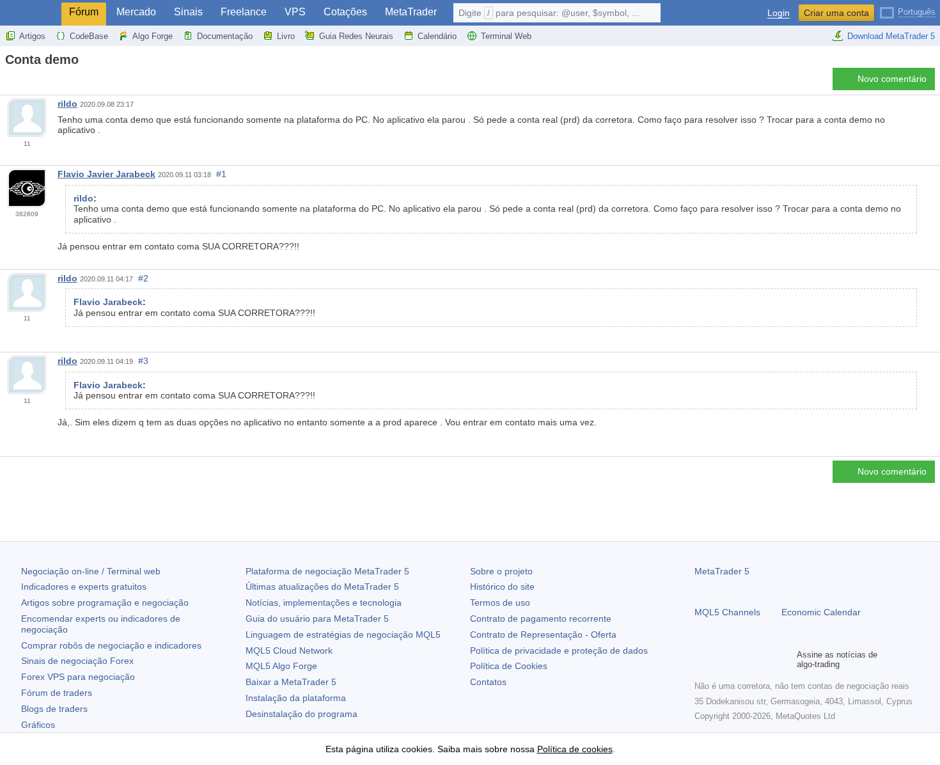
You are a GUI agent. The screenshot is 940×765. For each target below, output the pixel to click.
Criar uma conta (836, 13)
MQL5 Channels (727, 612)
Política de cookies (575, 749)
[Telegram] (722, 659)
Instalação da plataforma (296, 698)
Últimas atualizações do (322, 586)
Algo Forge (152, 36)
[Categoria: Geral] (24, 82)
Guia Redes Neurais (356, 36)
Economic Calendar (821, 612)
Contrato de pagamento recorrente (540, 618)
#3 (143, 361)
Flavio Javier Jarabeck (106, 174)
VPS (295, 11)
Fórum (83, 11)
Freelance (244, 11)
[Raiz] (9, 82)
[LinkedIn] (784, 659)
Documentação (225, 36)
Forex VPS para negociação (78, 677)
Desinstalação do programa (301, 714)
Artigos (32, 36)
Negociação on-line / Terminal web (91, 571)
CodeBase (89, 36)
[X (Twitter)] (743, 659)
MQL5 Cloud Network (289, 650)
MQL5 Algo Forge (281, 666)
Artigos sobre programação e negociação (105, 602)
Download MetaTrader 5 (891, 36)
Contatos (488, 682)
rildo (67, 104)
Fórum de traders (56, 693)
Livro (286, 36)
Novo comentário (892, 79)
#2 (143, 278)
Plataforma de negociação (327, 571)
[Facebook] (702, 659)
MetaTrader (411, 11)
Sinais (188, 11)
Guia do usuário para (317, 618)
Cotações (345, 11)
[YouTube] (763, 659)
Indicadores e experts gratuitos (83, 586)
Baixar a (291, 682)
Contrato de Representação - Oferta (543, 634)
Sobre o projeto (501, 571)
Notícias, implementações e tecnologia (324, 602)
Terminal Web (506, 36)
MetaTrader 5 (721, 571)
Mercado (136, 11)
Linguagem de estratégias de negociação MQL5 (343, 634)
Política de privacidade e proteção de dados (559, 650)
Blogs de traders (54, 709)
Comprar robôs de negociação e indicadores (111, 645)
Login (778, 13)
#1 (221, 174)
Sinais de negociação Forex (77, 661)
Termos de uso (500, 602)
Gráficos (38, 725)
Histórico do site (502, 586)
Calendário (437, 36)
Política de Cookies (508, 666)
